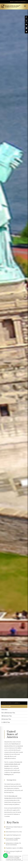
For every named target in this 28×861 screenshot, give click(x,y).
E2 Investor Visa (6, 719)
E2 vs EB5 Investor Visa (8, 712)
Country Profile (6, 706)
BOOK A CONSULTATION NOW (18, 1)
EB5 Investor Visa (7, 716)
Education (4, 709)
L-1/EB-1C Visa (6, 722)
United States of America (11, 703)
